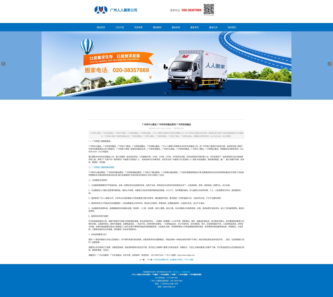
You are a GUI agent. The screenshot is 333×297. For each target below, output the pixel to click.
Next (330, 64)
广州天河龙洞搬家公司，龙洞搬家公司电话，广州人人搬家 (173, 259)
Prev (3, 64)
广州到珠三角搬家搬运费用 (103, 167)
